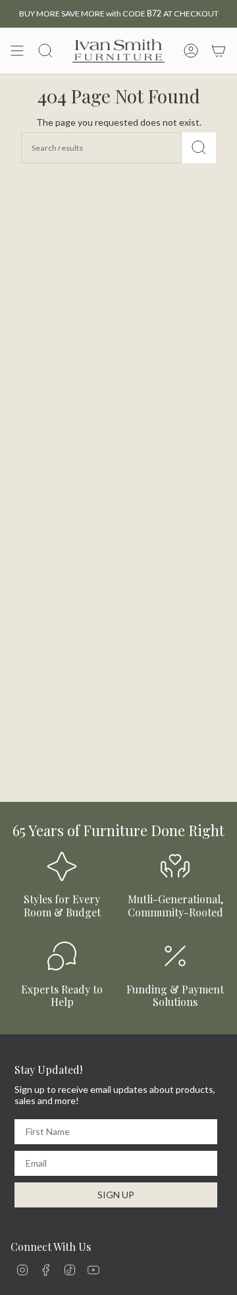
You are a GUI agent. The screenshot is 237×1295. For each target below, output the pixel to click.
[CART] (218, 51)
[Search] (199, 147)
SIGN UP (115, 1194)
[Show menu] (17, 51)
